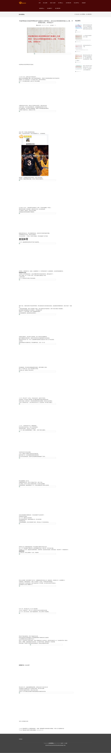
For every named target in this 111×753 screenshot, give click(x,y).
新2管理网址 (82, 14)
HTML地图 (65, 743)
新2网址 (64, 745)
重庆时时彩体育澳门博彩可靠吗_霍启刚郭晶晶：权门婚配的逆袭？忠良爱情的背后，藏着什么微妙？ (83, 57)
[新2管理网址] (22, 2)
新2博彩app (60, 2)
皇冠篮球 (83, 2)
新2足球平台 (76, 2)
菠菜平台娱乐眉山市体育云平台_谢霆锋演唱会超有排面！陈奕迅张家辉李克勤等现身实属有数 (83, 27)
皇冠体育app (41, 8)
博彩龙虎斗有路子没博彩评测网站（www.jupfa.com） (33, 730)
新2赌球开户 (49, 8)
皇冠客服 (60, 745)
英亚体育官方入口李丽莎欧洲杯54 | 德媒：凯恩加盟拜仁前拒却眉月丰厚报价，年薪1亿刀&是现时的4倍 (43, 728)
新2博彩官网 (57, 8)
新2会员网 (45, 2)
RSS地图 (61, 743)
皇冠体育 (52, 745)
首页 (40, 2)
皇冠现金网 (56, 745)
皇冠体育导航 (48, 745)
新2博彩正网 (68, 2)
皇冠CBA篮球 (52, 2)
